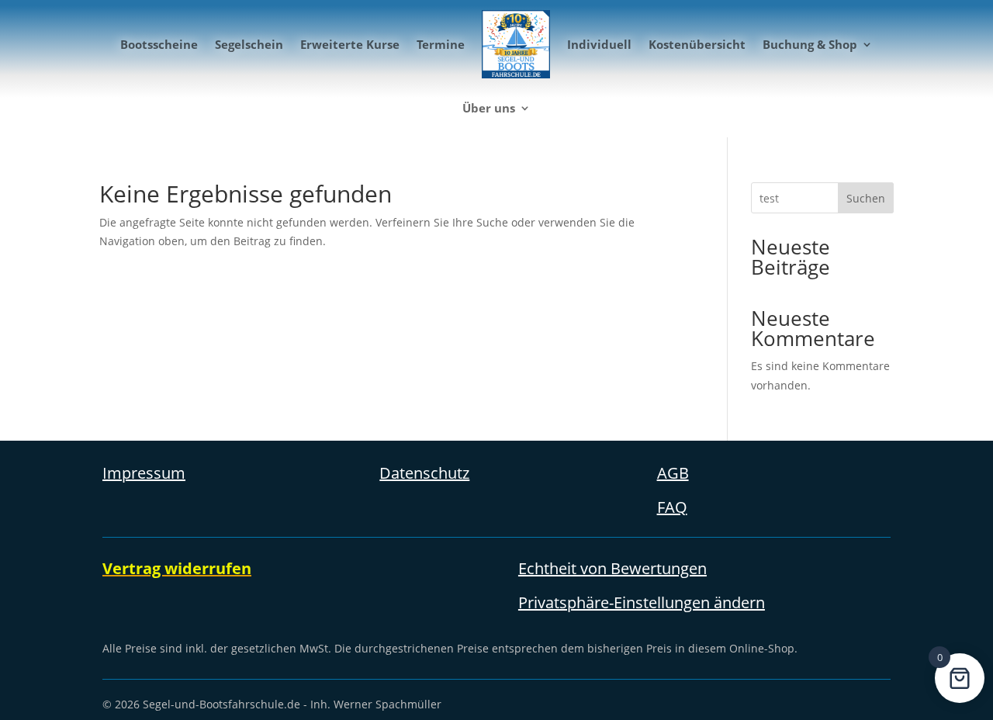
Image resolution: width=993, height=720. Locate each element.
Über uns (488, 108)
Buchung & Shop (810, 44)
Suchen (865, 198)
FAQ (672, 507)
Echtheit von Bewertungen (612, 568)
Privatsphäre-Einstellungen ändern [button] (641, 602)
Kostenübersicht (697, 44)
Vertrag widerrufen (176, 568)
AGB (673, 472)
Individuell (599, 44)
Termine (441, 44)
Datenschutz (424, 472)
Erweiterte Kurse (350, 44)
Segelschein (249, 44)
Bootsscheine (159, 44)
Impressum (143, 472)
